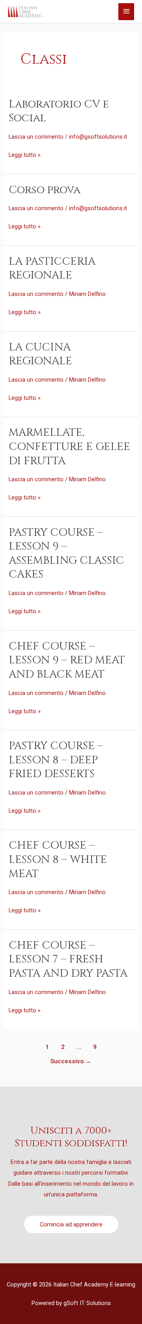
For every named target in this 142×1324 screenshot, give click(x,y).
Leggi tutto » (25, 154)
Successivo (71, 1061)
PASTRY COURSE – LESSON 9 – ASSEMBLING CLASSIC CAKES (66, 553)
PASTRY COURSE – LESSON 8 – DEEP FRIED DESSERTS (56, 759)
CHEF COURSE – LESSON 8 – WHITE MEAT (58, 859)
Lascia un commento (36, 136)
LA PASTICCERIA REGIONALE (52, 268)
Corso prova (44, 190)
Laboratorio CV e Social (58, 111)
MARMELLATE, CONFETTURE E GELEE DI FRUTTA (69, 446)
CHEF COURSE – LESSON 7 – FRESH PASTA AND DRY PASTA (68, 959)
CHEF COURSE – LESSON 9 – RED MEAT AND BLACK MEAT (67, 660)
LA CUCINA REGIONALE (40, 354)
